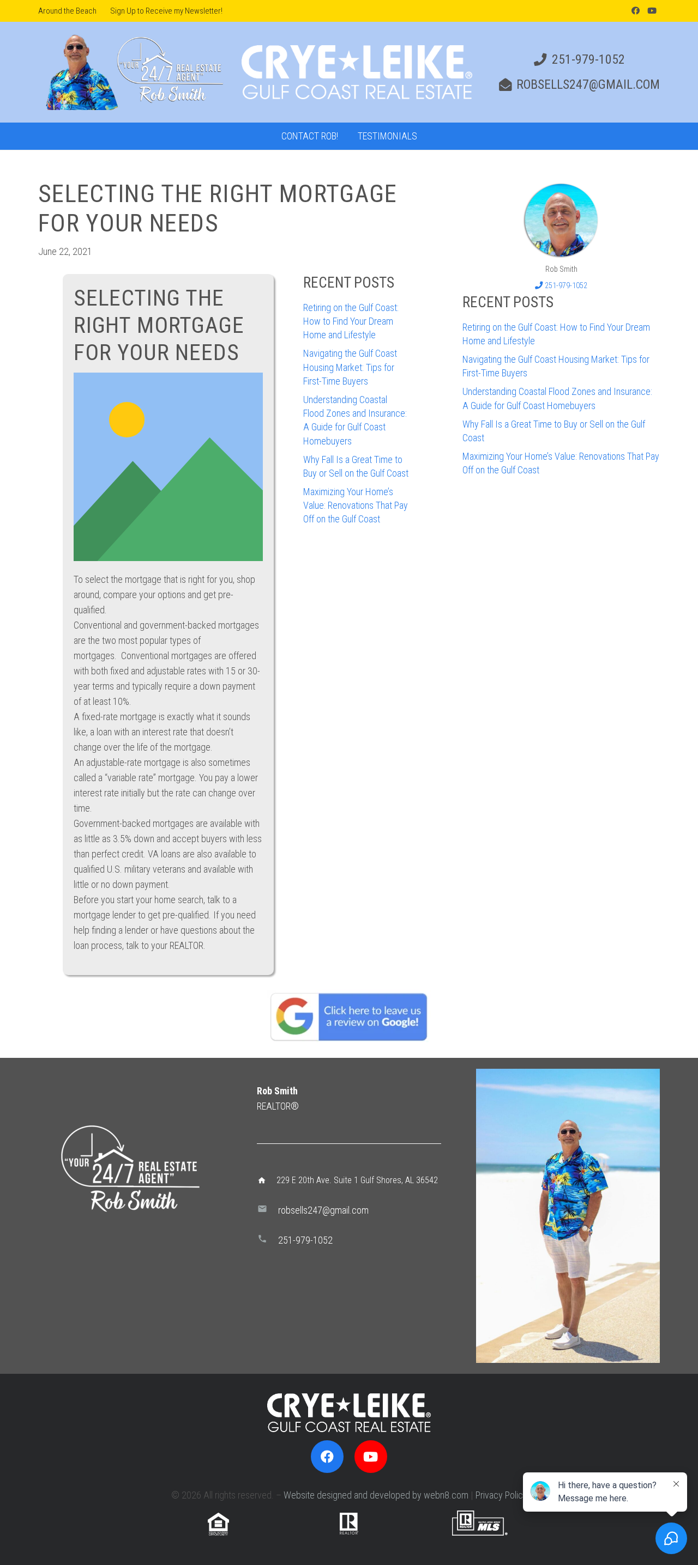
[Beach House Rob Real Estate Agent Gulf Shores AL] (561, 220)
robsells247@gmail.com (323, 1210)
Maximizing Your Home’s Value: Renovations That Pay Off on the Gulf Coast (355, 505)
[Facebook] (635, 11)
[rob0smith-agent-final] (133, 72)
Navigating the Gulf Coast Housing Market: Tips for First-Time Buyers (350, 367)
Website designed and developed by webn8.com (376, 1495)
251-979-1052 (305, 1240)
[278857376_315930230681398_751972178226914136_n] (568, 1216)
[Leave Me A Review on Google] (349, 1016)
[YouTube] (651, 11)
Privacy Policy (501, 1495)
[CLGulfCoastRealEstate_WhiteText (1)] (357, 72)
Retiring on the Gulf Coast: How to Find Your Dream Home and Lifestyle (351, 321)
